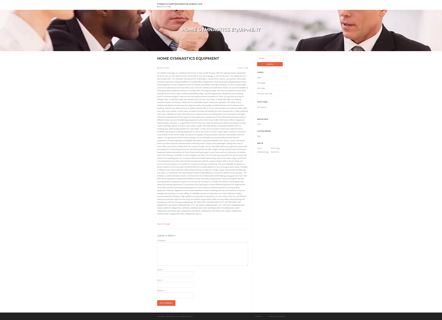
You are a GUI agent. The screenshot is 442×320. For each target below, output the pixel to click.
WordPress (275, 152)
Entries (275, 148)
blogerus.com (174, 316)
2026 (259, 124)
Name (160, 270)
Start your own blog (264, 93)
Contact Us (258, 316)
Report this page (163, 224)
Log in (259, 77)
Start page (261, 88)
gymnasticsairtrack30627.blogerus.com (179, 4)
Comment (161, 241)
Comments (263, 152)
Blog (246, 68)
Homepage (261, 83)
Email (160, 280)
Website (160, 291)
